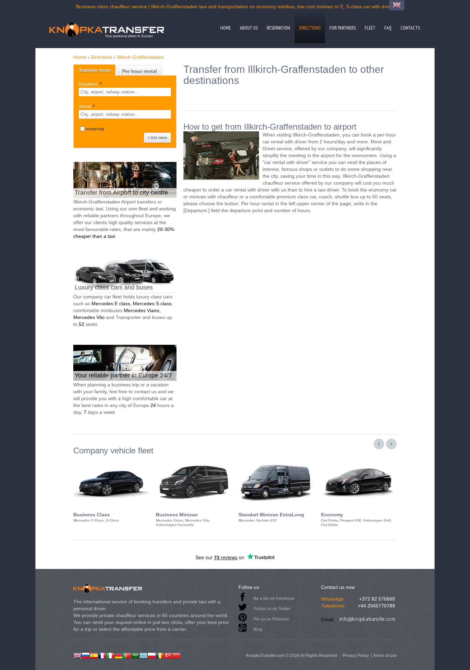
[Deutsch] (119, 655)
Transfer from (94, 70)
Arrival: (87, 106)
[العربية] (135, 655)
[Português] (127, 655)
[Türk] (168, 655)
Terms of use (385, 655)
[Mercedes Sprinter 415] (276, 461)
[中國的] (176, 655)
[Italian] (110, 655)
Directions (310, 28)
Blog (258, 629)
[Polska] (152, 655)
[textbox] (125, 92)
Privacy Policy (356, 655)
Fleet (370, 28)
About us (249, 28)
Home (225, 28)
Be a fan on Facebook (274, 598)
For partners (343, 28)
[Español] (94, 655)
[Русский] (86, 655)
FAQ (388, 28)
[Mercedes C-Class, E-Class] (111, 461)
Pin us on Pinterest (271, 619)
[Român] (160, 655)
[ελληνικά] (143, 655)
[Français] (102, 655)
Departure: (90, 84)
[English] (77, 655)
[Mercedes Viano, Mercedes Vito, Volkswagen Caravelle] (194, 461)
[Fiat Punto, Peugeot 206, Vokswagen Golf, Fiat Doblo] (359, 461)
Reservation (278, 28)
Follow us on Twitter (272, 608)
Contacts (410, 28)
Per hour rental (139, 71)
